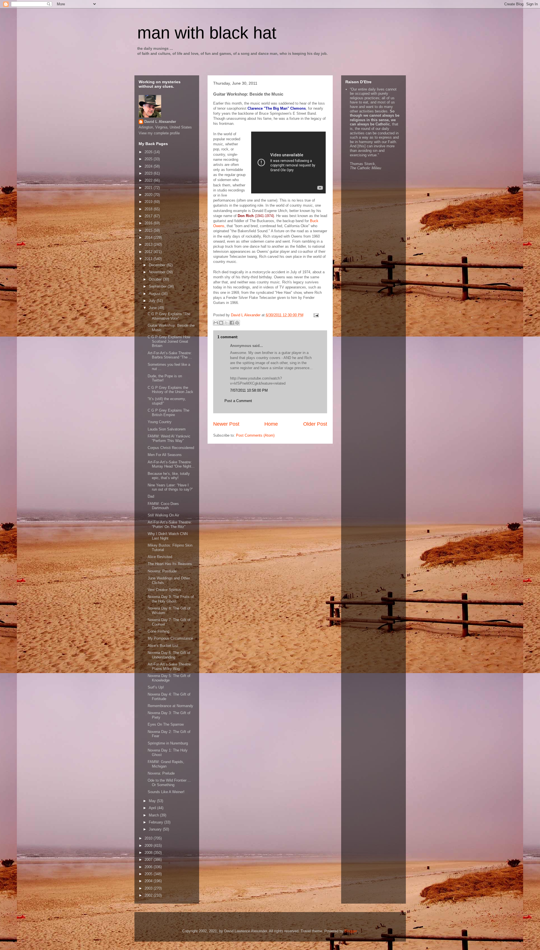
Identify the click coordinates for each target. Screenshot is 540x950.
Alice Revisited (160, 557)
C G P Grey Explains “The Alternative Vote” (169, 316)
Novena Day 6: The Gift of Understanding (169, 655)
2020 (149, 195)
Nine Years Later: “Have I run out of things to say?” (170, 487)
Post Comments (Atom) (255, 435)
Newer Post (226, 424)
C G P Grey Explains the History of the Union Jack (170, 389)
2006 (149, 867)
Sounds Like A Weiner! (166, 792)
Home (271, 424)
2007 (149, 860)
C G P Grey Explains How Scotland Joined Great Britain (169, 341)
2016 (149, 223)
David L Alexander (160, 121)
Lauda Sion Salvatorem (167, 429)
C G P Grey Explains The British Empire (168, 412)
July (153, 301)
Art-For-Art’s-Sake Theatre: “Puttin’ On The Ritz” (170, 524)
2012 (149, 252)
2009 (149, 845)
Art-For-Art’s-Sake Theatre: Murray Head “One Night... (171, 464)
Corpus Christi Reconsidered (171, 448)
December (157, 265)
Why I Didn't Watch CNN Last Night (168, 536)
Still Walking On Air (163, 515)
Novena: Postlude (162, 571)
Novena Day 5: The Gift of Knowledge (169, 678)
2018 (149, 209)
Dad (151, 496)
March (154, 815)
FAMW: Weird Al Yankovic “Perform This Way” (169, 438)
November (157, 272)
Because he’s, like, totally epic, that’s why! (169, 475)
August (155, 294)
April (153, 808)
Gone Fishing (158, 631)
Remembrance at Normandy (170, 706)
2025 (149, 159)
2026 (149, 152)
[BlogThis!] (221, 323)
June (153, 308)
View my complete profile (159, 133)
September (158, 286)
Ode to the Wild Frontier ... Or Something (169, 782)
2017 (149, 216)
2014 (149, 237)
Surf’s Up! (156, 687)
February (156, 822)
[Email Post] (315, 315)
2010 (149, 838)
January (156, 829)
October (156, 279)
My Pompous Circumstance (170, 638)
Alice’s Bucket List (163, 646)
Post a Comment (238, 401)
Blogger (351, 931)
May (153, 801)
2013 (149, 244)
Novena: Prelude (161, 773)
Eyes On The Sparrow (166, 724)
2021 (149, 188)
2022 (149, 180)
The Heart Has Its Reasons (170, 564)
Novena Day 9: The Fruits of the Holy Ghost (171, 599)
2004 (149, 881)
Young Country (160, 422)
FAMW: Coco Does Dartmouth (163, 506)
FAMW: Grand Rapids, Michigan (166, 764)
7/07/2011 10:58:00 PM (249, 390)
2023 (149, 173)
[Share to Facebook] (232, 323)
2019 (149, 202)
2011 (149, 259)
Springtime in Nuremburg (168, 743)
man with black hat (206, 32)
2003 (149, 888)
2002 (149, 895)
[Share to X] (226, 323)
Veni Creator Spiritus (164, 590)
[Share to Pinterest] (237, 323)
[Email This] (216, 323)
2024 (149, 166)
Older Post (315, 424)
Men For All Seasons (165, 455)
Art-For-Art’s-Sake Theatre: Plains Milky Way (170, 666)
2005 (149, 874)
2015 (149, 230)
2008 (149, 852)
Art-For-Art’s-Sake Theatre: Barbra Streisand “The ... (170, 355)
